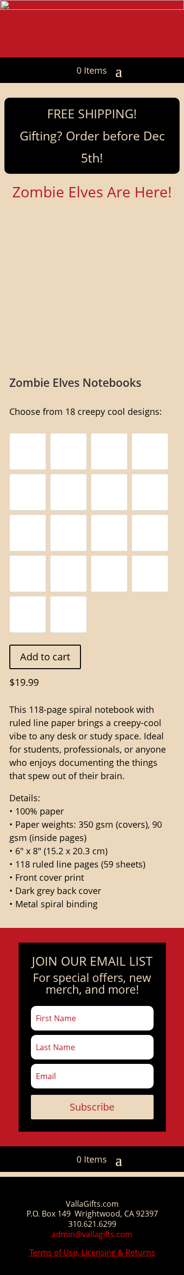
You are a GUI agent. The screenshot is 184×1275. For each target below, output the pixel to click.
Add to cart (45, 656)
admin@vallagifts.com (92, 1234)
